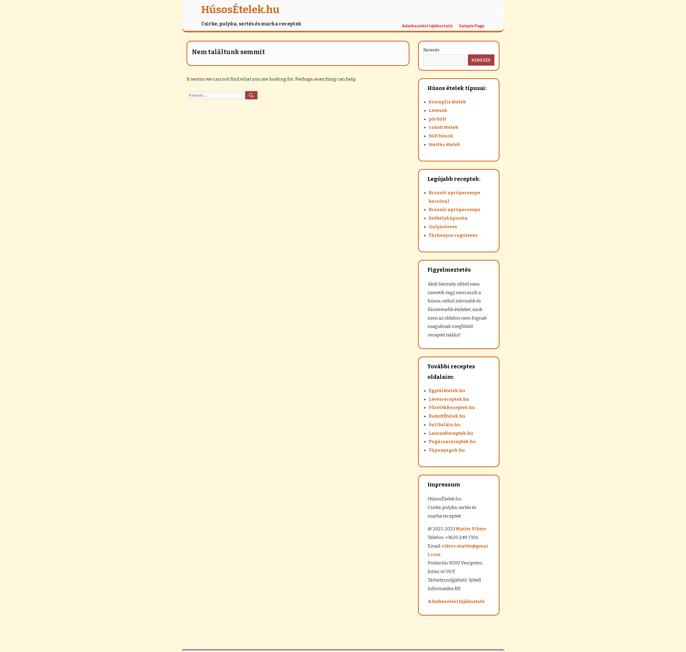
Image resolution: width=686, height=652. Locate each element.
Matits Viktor (471, 529)
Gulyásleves (443, 227)
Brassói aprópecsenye (454, 209)
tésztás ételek (444, 144)
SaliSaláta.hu (444, 425)
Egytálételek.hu (447, 391)
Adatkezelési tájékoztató (427, 25)
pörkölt (437, 119)
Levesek (438, 110)
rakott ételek (443, 127)
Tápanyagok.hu (447, 450)
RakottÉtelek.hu (447, 416)
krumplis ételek (447, 102)
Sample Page (471, 25)
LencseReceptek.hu (451, 433)
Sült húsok (441, 136)
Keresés (431, 50)
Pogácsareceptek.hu (452, 441)
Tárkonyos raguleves (453, 235)
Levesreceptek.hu (449, 399)
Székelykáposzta (448, 218)
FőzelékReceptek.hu (452, 407)
